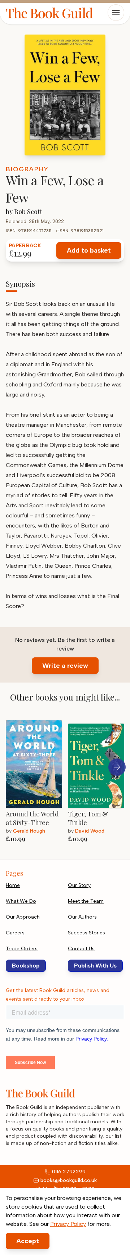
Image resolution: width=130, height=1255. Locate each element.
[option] (37, 781)
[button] (117, 767)
